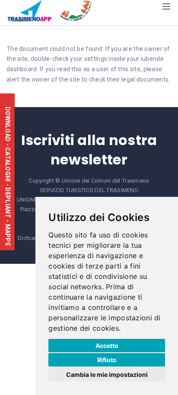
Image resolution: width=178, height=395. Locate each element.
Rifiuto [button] (107, 359)
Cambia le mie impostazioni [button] (107, 374)
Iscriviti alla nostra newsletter (89, 149)
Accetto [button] (106, 345)
